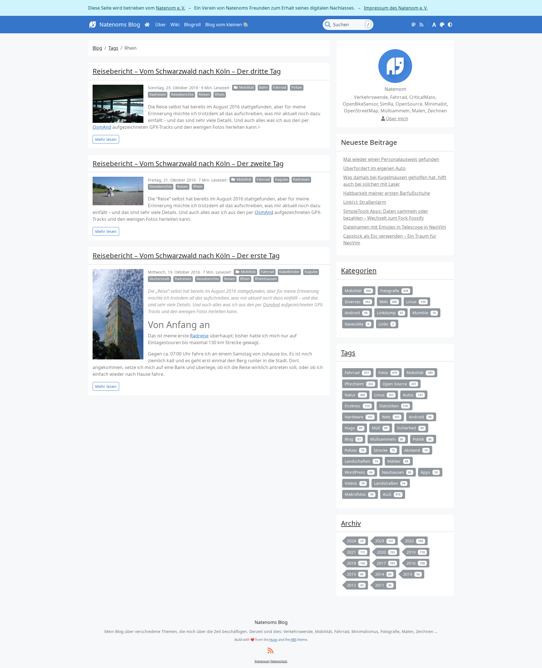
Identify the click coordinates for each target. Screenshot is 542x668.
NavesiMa (357, 324)
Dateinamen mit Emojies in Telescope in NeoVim (394, 227)
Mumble (424, 312)
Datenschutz (278, 661)
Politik (422, 439)
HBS (293, 640)
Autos (413, 395)
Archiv (351, 523)
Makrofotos (359, 494)
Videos (355, 483)
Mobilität (246, 87)
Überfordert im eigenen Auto (374, 168)
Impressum (262, 661)
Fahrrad (279, 87)
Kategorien (359, 270)
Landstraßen (390, 483)
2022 (414, 540)
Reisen (204, 94)
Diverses (357, 301)
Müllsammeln (387, 439)
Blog (97, 48)
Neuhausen (397, 472)
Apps (429, 472)
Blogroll (192, 24)
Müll (380, 428)
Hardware (359, 417)
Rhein (219, 94)
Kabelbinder (289, 271)
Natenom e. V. (170, 8)
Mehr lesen (106, 139)
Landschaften (361, 461)
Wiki (175, 24)
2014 (383, 574)
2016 (415, 563)
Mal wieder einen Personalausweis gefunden (391, 159)
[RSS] (421, 24)
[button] (434, 24)
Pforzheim (359, 384)
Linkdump (390, 312)
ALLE (392, 494)
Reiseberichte (182, 94)
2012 (355, 585)
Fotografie (394, 290)
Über (160, 24)
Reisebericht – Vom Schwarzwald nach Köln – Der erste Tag (186, 255)
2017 (386, 563)
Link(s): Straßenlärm (364, 202)
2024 (355, 540)
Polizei (296, 87)
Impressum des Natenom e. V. (396, 8)
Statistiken (393, 406)
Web (388, 301)
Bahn (263, 87)
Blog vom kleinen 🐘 (227, 24)
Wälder (397, 461)
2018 (356, 563)
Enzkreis (357, 406)
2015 (355, 574)
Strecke (384, 450)
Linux (416, 301)
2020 (386, 552)
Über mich (397, 118)
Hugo (353, 428)
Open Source (399, 384)
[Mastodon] (414, 24)
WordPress (359, 472)
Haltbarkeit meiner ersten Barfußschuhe (386, 193)
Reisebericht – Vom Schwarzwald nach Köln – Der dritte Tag (187, 71)
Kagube (281, 179)
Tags (113, 48)
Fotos (387, 372)
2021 (356, 552)
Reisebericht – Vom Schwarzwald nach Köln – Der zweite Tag (188, 163)
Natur (355, 395)
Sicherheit (410, 428)
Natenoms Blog (119, 24)
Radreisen (157, 94)
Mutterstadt (159, 278)
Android (356, 312)
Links (386, 324)
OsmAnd (102, 127)
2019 (415, 552)
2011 (383, 585)
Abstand (416, 450)
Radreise (199, 336)
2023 (384, 540)
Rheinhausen (266, 278)
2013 (411, 574)
